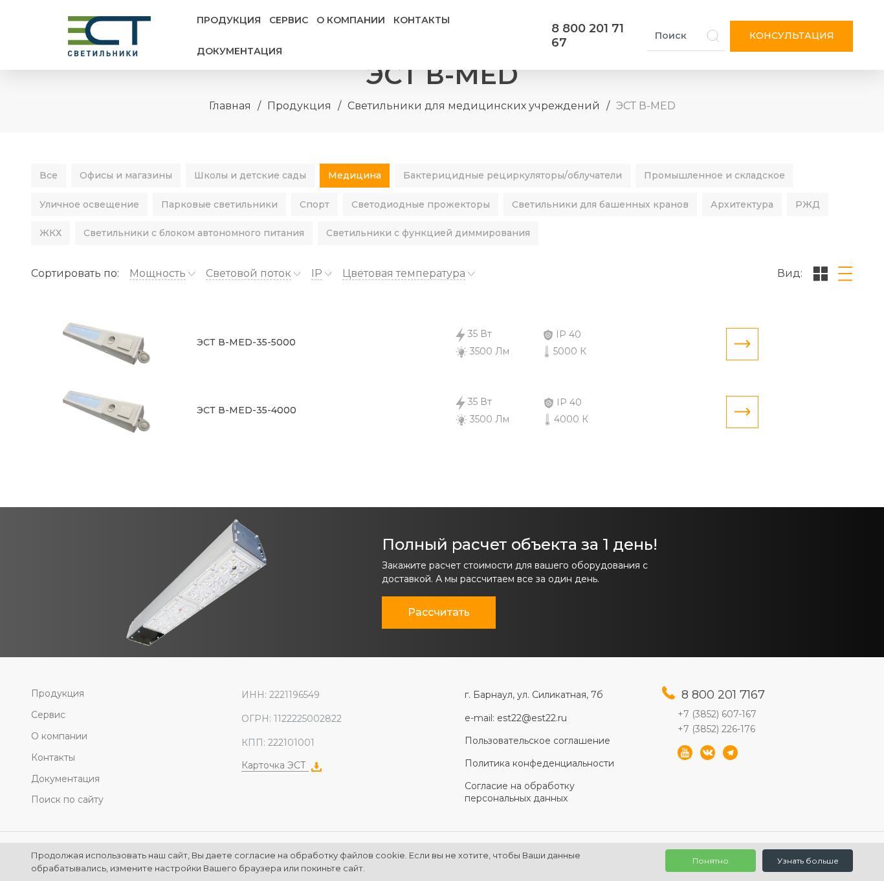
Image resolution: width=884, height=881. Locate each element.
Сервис (288, 20)
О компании (350, 20)
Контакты (421, 20)
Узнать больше (808, 860)
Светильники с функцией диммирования (428, 233)
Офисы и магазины (126, 175)
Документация (239, 51)
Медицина (354, 175)
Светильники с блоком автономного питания (193, 233)
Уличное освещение (89, 204)
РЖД (807, 204)
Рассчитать (439, 612)
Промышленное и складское (714, 175)
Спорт (314, 204)
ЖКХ (50, 233)
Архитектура (742, 204)
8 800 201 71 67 (587, 35)
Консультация (791, 35)
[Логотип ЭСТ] (112, 36)
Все (48, 175)
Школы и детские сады (250, 175)
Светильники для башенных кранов (600, 204)
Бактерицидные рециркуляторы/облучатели (512, 175)
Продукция (229, 20)
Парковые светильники (219, 204)
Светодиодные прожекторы (420, 204)
